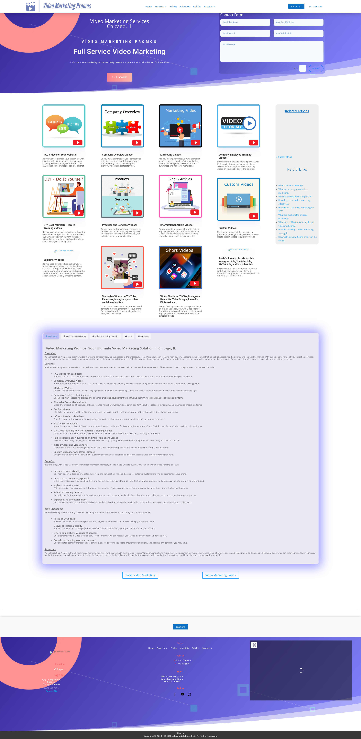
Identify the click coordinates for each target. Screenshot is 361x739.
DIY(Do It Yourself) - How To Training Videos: (59, 226)
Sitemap (180, 733)
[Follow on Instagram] (190, 694)
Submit (316, 68)
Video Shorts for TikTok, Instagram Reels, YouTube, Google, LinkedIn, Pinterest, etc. (180, 299)
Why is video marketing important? (295, 196)
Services (159, 7)
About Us (185, 7)
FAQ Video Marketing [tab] (76, 336)
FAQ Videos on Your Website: (60, 154)
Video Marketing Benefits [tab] (106, 336)
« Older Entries (284, 157)
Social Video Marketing (140, 575)
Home (148, 7)
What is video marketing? (290, 185)
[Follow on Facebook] (175, 694)
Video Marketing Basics (220, 575)
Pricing (173, 7)
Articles (197, 7)
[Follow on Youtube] (182, 694)
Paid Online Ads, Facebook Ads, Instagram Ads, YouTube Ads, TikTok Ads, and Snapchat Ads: (236, 261)
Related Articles (297, 111)
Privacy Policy (183, 663)
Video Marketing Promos (298, 134)
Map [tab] (130, 336)
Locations (180, 627)
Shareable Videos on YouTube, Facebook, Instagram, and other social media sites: (120, 299)
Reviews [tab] (145, 336)
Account (208, 7)
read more (296, 142)
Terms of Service (183, 660)
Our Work (119, 77)
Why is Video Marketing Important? (297, 128)
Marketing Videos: (170, 154)
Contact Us (296, 6)
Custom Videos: (228, 228)
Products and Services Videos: (119, 224)
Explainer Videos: (54, 259)
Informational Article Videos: (176, 224)
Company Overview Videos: (117, 154)
